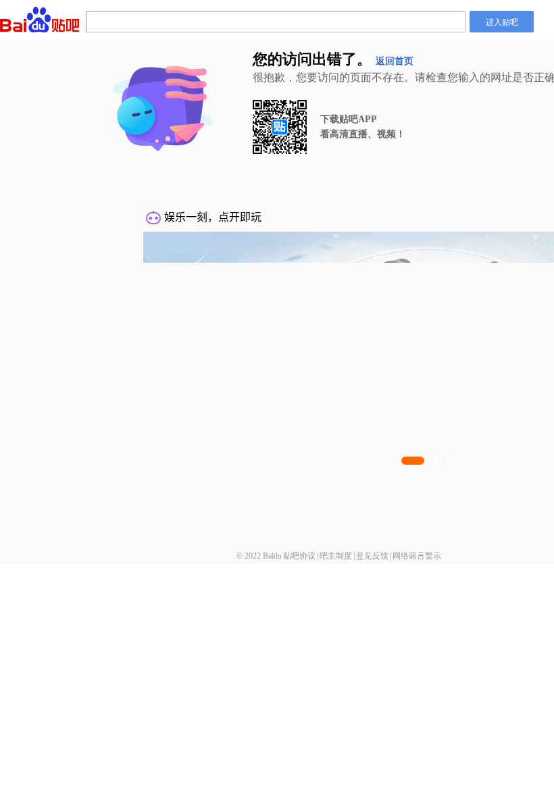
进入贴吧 (502, 21)
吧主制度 (336, 556)
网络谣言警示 (417, 556)
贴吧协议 (299, 556)
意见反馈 (372, 556)
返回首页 (394, 61)
